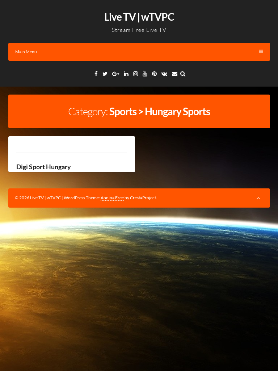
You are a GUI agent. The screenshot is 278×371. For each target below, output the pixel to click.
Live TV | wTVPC (139, 17)
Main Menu (26, 51)
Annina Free (112, 197)
